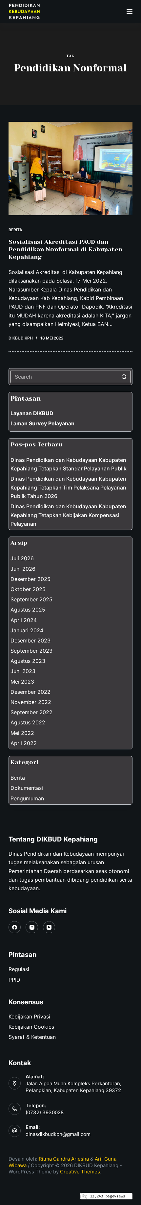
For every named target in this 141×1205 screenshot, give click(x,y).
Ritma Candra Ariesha (64, 1159)
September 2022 (31, 712)
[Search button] (124, 376)
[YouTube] (49, 927)
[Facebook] (15, 927)
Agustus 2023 (27, 661)
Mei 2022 (22, 733)
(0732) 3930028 (45, 1112)
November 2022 (30, 702)
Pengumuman (27, 798)
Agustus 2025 (27, 609)
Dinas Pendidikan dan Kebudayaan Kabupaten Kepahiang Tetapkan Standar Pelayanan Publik (68, 464)
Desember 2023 (30, 640)
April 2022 (23, 743)
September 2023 (31, 650)
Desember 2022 (30, 692)
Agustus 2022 (27, 722)
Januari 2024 (26, 630)
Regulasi (19, 969)
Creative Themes (80, 1171)
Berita (15, 229)
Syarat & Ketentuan (32, 1037)
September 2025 (31, 599)
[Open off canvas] (129, 11)
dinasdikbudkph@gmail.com (58, 1134)
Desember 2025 (30, 579)
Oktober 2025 (28, 589)
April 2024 (23, 620)
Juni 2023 (22, 671)
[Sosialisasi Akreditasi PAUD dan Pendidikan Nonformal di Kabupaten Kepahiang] (70, 168)
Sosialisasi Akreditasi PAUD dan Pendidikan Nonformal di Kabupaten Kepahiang (65, 249)
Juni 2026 (22, 568)
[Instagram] (32, 927)
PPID (14, 979)
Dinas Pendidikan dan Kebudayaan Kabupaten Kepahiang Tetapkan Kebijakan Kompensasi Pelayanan (68, 515)
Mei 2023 (22, 681)
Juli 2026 (22, 558)
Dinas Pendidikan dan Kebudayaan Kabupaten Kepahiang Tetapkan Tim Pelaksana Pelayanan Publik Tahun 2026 (68, 487)
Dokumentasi (26, 788)
